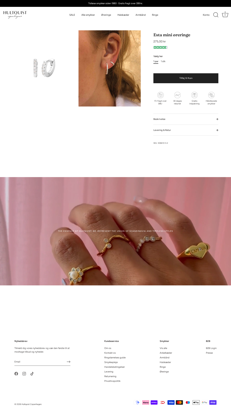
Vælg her (158, 56)
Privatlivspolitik (112, 381)
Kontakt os (110, 352)
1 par (155, 61)
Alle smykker (88, 14)
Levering (108, 371)
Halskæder (123, 14)
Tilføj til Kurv (186, 78)
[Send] (68, 362)
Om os (107, 348)
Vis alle (163, 348)
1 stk (163, 61)
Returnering (110, 376)
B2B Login (211, 348)
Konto (206, 14)
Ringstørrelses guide (115, 357)
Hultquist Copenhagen (32, 404)
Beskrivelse (159, 119)
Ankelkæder (166, 352)
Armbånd (141, 14)
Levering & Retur (162, 130)
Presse (209, 352)
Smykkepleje (111, 362)
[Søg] (216, 15)
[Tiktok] (32, 373)
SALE (72, 14)
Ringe (155, 14)
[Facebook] (16, 373)
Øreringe (106, 14)
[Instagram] (24, 373)
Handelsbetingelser (114, 367)
